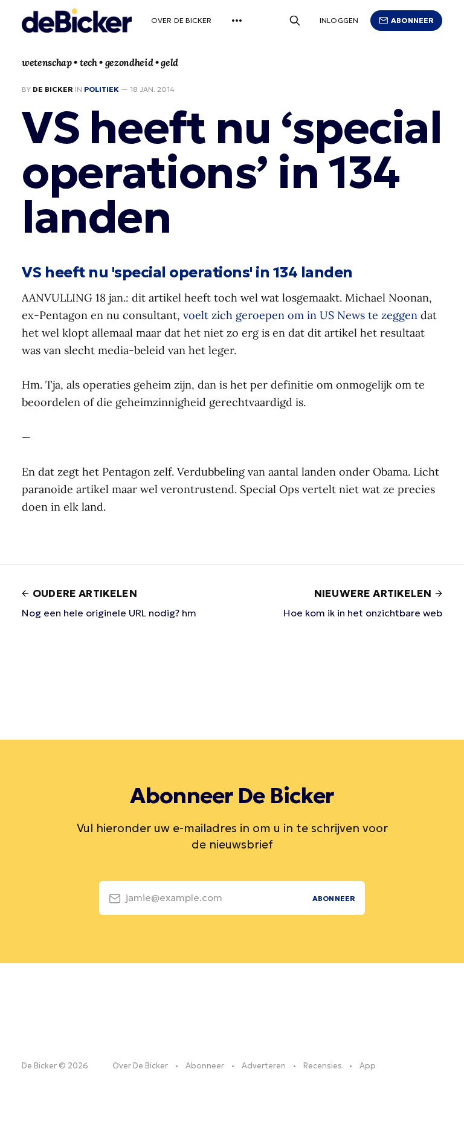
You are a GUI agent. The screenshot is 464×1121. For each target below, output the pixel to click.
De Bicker (53, 89)
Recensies (322, 1066)
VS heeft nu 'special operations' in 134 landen (187, 272)
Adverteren (264, 1066)
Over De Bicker (181, 20)
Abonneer (412, 20)
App (367, 1066)
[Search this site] (295, 20)
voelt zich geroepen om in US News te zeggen (300, 315)
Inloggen (339, 20)
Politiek (101, 89)
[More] (237, 20)
